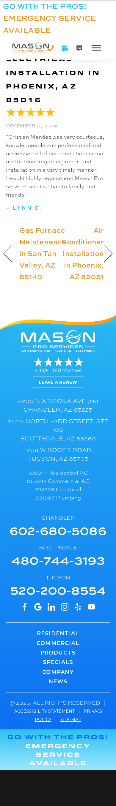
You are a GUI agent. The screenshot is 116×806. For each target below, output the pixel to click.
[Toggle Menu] (96, 47)
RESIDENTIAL (58, 633)
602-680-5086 (58, 530)
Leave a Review (58, 382)
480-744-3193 (58, 559)
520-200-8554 (58, 589)
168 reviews (67, 370)
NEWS (58, 681)
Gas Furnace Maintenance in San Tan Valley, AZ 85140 (42, 253)
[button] (65, 48)
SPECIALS (58, 662)
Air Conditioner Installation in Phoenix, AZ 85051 (82, 253)
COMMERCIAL (58, 643)
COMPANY (57, 672)
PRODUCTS (58, 652)
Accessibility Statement (44, 711)
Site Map (70, 719)
